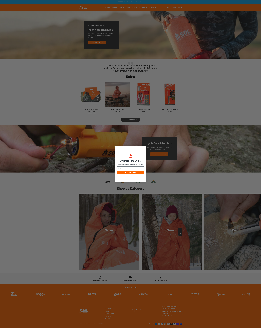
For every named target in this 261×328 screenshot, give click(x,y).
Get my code (130, 172)
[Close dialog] (144, 147)
